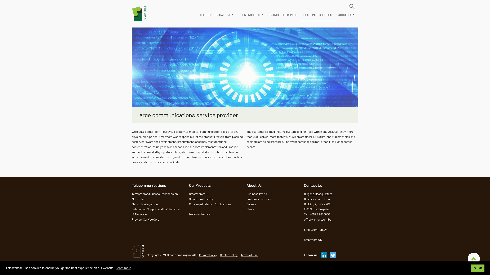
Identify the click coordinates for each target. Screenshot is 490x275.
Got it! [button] (478, 268)
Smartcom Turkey (315, 229)
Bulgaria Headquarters (318, 194)
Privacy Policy (208, 255)
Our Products (250, 15)
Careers (251, 204)
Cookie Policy (229, 255)
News (250, 209)
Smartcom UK (313, 239)
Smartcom (139, 13)
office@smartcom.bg (317, 219)
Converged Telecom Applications (210, 204)
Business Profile (257, 194)
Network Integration (145, 204)
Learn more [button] (123, 268)
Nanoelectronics (283, 15)
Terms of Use (249, 255)
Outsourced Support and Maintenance (156, 209)
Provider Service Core (145, 219)
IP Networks (140, 214)
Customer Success (317, 15)
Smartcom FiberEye (202, 199)
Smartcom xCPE (199, 194)
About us (345, 15)
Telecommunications (215, 15)
